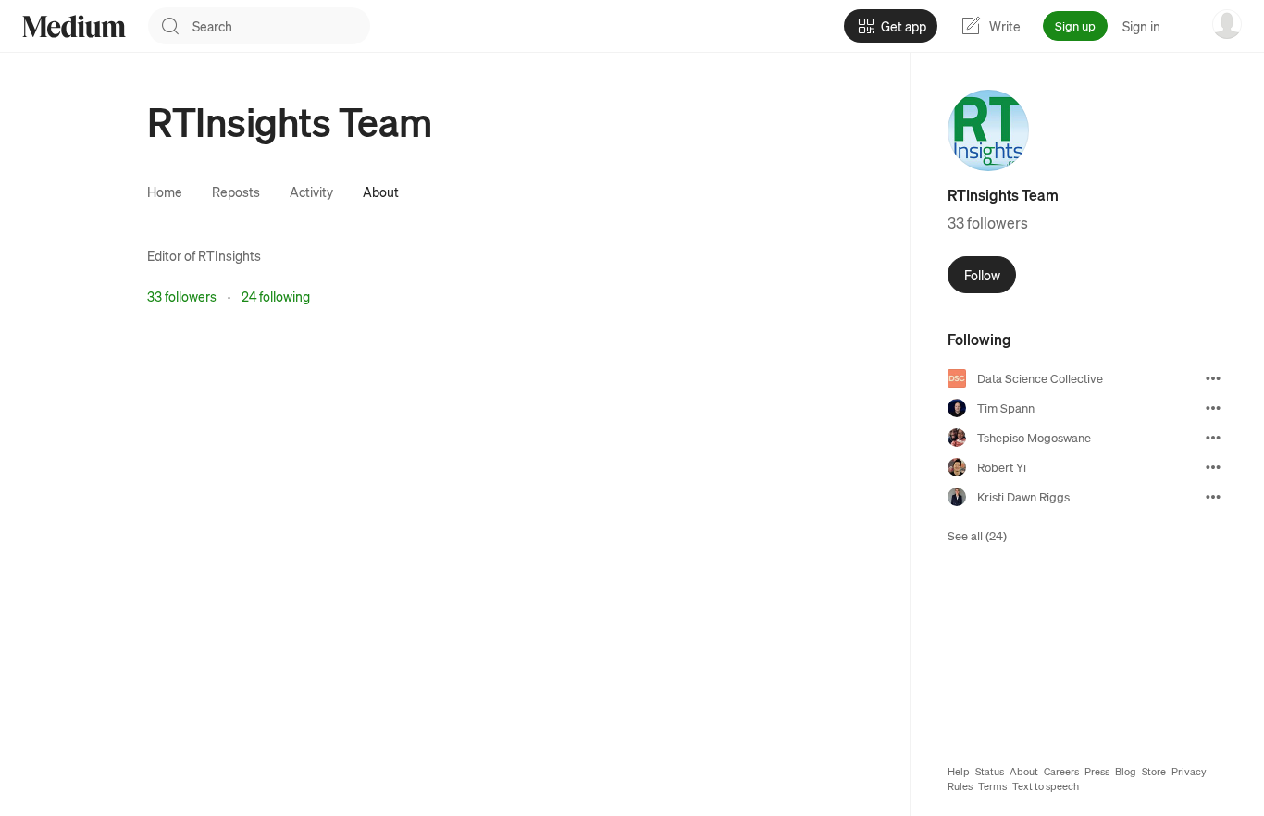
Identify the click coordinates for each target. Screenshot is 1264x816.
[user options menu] (1227, 24)
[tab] (164, 191)
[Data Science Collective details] (1213, 378)
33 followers (182, 296)
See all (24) (977, 535)
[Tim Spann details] (1213, 408)
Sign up (1075, 25)
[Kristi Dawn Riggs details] (1213, 497)
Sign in (1141, 26)
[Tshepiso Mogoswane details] (1213, 437)
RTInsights (229, 255)
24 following (276, 296)
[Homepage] (74, 26)
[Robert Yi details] (1213, 467)
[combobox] (281, 25)
